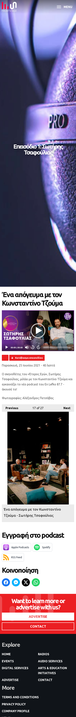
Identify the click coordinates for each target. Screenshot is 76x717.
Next (65, 408)
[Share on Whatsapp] (36, 582)
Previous (10, 408)
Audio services (50, 661)
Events (8, 661)
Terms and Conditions (20, 697)
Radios (43, 654)
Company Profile (16, 711)
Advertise (10, 680)
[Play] (6, 347)
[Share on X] (26, 582)
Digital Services (15, 668)
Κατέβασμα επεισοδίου (29, 357)
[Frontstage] (9, 7)
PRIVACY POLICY (14, 704)
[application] (38, 330)
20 (32, 347)
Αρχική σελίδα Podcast (5, 358)
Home (6, 654)
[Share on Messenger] (16, 582)
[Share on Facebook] (6, 582)
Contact (45, 680)
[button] (38, 330)
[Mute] (27, 347)
